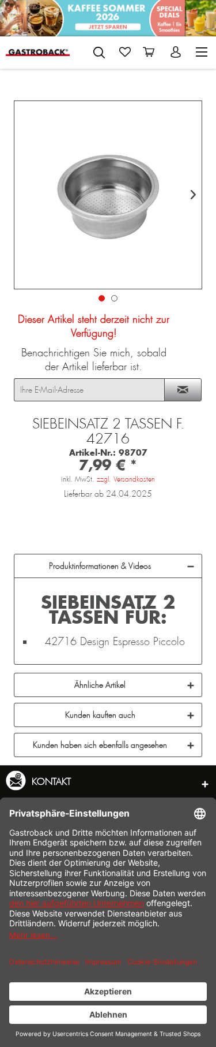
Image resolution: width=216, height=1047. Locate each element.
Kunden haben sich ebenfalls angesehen (100, 745)
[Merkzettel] (125, 52)
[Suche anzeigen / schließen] (99, 52)
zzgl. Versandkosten (126, 479)
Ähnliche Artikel (100, 685)
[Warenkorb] (150, 52)
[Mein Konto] (176, 52)
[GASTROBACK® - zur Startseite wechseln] (38, 52)
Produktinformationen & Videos (100, 566)
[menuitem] (99, 50)
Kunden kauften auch (100, 715)
